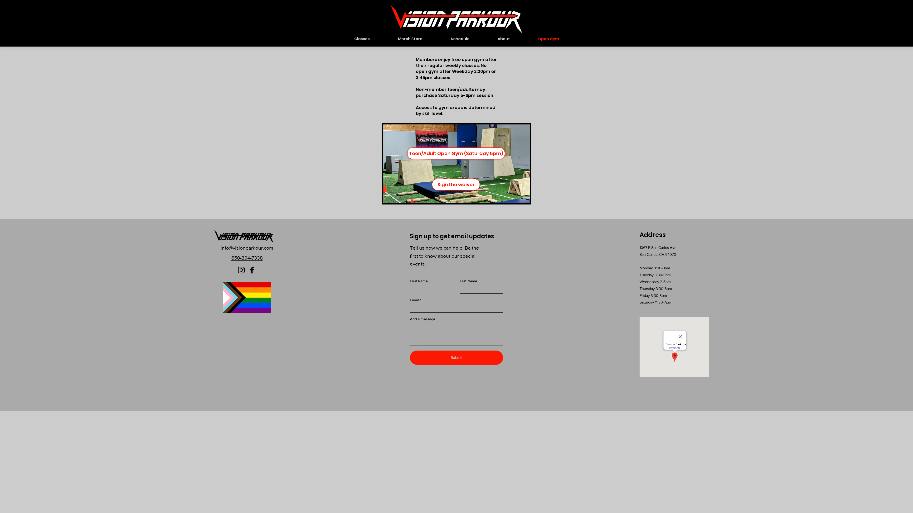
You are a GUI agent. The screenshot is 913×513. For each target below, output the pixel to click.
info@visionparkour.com (247, 248)
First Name (419, 281)
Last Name (468, 281)
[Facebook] (252, 270)
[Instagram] (241, 270)
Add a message (422, 319)
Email (414, 300)
